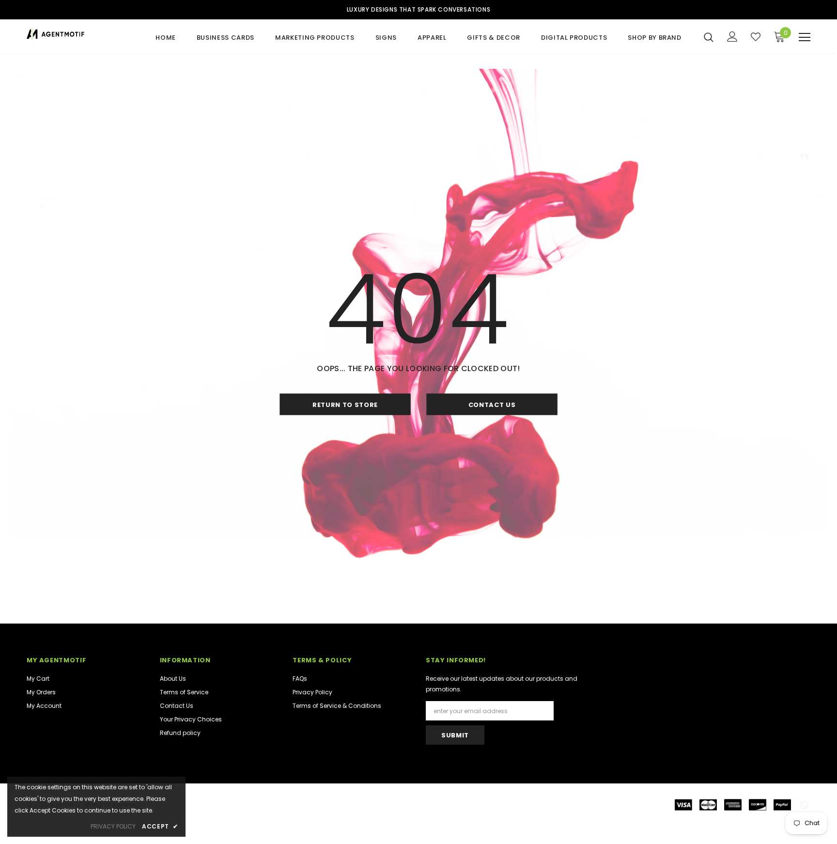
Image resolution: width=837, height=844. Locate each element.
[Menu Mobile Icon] (804, 37)
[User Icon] (732, 36)
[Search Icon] (708, 37)
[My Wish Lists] (755, 37)
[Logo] (83, 34)
